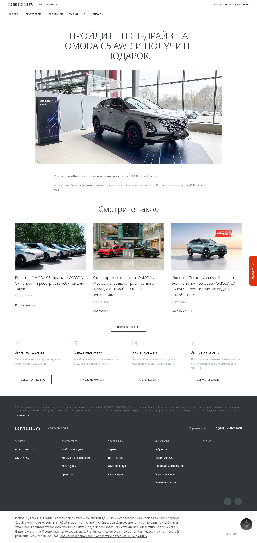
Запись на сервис (208, 379)
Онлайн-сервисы (165, 482)
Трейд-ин (68, 474)
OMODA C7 (22, 457)
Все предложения (128, 327)
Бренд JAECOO (164, 457)
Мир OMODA (77, 14)
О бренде (161, 449)
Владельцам (55, 14)
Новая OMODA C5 (26, 449)
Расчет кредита (148, 379)
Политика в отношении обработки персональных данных (103, 536)
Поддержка (115, 457)
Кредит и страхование (76, 457)
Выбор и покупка (73, 449)
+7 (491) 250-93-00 (237, 4)
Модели (13, 14)
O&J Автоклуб (117, 466)
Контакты (97, 14)
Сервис (112, 449)
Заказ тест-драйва (33, 379)
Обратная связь (165, 474)
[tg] (238, 501)
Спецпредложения (92, 379)
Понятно (230, 533)
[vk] (227, 501)
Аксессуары (69, 466)
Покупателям (32, 14)
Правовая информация (169, 466)
